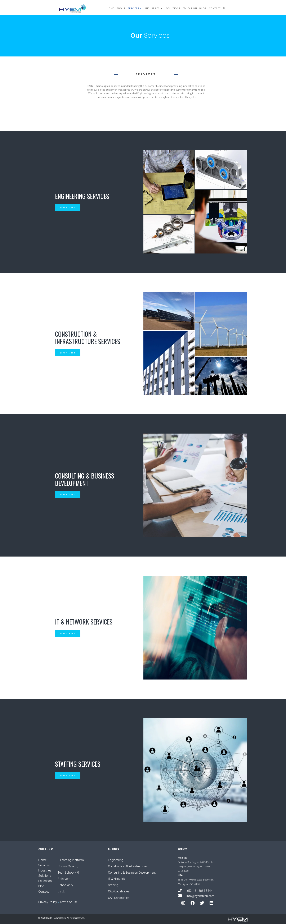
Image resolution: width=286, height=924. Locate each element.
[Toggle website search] (224, 8)
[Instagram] (183, 903)
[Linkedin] (211, 903)
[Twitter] (202, 903)
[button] (67, 207)
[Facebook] (192, 903)
